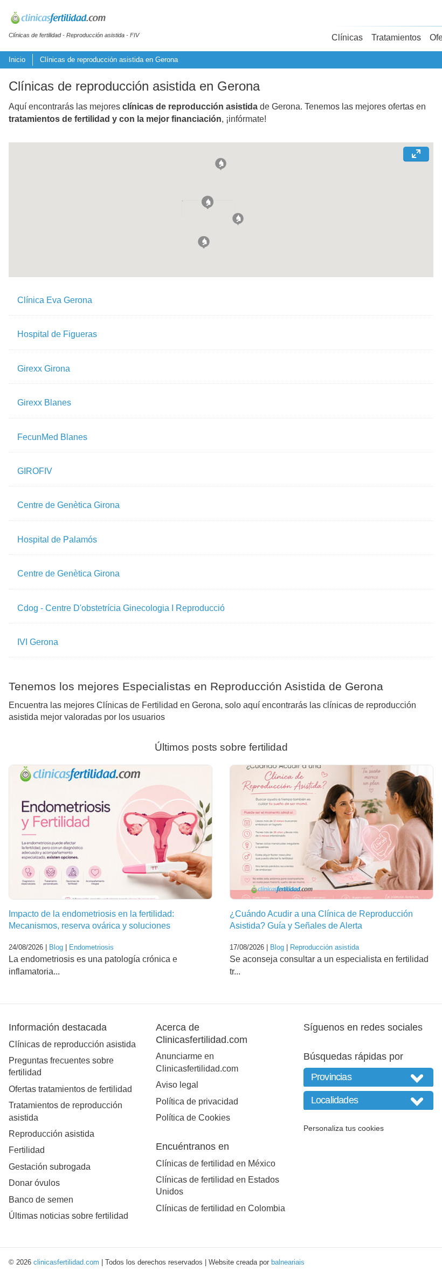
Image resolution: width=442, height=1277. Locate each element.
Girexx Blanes (44, 402)
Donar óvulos (34, 1182)
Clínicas (347, 37)
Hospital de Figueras (57, 334)
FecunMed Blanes (52, 437)
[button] (221, 163)
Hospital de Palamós (57, 539)
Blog (56, 947)
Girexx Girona (43, 368)
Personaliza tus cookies (343, 1128)
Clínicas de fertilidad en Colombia (220, 1208)
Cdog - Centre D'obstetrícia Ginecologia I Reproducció (121, 608)
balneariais (288, 1262)
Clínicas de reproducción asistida (72, 1044)
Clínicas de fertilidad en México (215, 1163)
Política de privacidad (197, 1101)
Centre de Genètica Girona (68, 505)
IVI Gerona (37, 642)
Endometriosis (91, 947)
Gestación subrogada (50, 1166)
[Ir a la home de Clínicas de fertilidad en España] (74, 19)
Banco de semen (41, 1199)
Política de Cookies (193, 1117)
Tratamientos (396, 37)
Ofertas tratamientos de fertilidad (70, 1089)
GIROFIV (34, 471)
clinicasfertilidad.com (66, 1262)
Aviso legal (177, 1084)
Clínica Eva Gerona (54, 300)
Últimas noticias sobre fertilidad (68, 1215)
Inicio (17, 60)
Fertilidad (27, 1150)
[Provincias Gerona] (368, 1077)
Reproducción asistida (324, 947)
